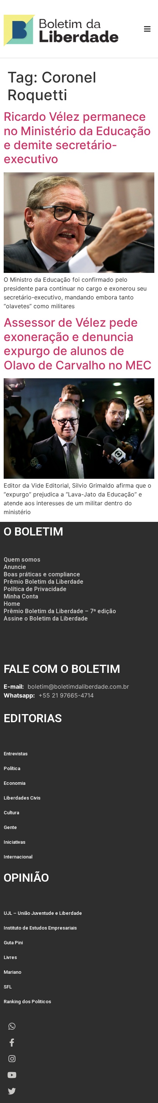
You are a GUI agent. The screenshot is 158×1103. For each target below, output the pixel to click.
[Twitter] (12, 1091)
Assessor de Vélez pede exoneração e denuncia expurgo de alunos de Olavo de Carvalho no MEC (78, 343)
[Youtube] (12, 1075)
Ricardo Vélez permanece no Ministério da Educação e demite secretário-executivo (77, 137)
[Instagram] (12, 1059)
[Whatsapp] (12, 1026)
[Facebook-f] (12, 1042)
